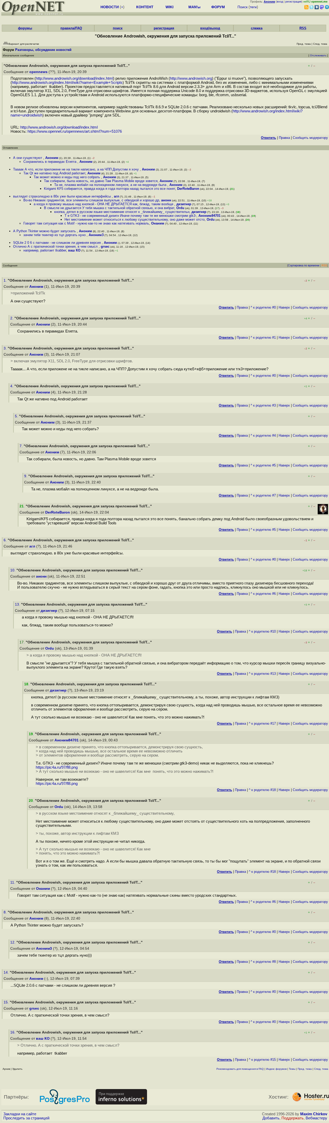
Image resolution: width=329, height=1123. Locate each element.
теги (253, 7)
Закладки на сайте (19, 1114)
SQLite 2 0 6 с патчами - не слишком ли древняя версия (57, 243)
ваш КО (74, 250)
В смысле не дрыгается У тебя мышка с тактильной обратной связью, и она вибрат (109, 208)
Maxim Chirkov (313, 1114)
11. (13, 882)
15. (7, 1002)
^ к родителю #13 (262, 674)
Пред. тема (305, 1068)
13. (18, 604)
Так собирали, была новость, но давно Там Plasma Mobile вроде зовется (101, 181)
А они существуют (28, 158)
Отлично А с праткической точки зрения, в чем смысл (56, 246)
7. (22, 446)
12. (13, 942)
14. (7, 972)
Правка (284, 138)
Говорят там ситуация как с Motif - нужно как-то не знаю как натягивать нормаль (86, 223)
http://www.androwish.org (191, 78)
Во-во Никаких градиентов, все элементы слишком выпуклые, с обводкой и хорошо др (91, 200)
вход (280, 1)
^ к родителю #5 (263, 465)
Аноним (51, 158)
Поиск (242, 7)
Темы (292, 1068)
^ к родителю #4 (263, 435)
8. (6, 912)
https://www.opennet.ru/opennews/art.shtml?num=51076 (75, 131)
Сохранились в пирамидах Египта (50, 162)
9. (26, 476)
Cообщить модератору (310, 138)
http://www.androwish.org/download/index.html (74, 78)
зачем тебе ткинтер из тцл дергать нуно (55, 235)
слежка (256, 28)
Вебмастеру (316, 1118)
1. (6, 280)
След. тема (321, 1068)
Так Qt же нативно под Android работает (54, 173)
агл (116, 196)
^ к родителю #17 (262, 723)
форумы (25, 28)
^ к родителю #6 (263, 594)
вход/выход (210, 28)
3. (6, 348)
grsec (105, 246)
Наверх (284, 307)
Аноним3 (96, 235)
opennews (38, 72)
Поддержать (292, 1118)
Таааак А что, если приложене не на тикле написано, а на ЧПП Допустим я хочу (76, 169)
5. (17, 416)
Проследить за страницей (26, 1118)
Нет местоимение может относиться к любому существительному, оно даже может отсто (135, 219)
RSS (302, 28)
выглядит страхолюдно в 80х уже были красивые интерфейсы (62, 196)
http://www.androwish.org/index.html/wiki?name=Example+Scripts (67, 82)
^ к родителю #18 (262, 790)
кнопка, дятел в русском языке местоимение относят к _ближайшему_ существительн (121, 212)
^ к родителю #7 (263, 495)
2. (12, 318)
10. (13, 570)
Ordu (180, 208)
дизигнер (183, 204)
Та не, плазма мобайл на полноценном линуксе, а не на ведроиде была (110, 185)
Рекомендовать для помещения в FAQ (240, 1068)
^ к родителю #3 (263, 405)
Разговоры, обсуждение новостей (43, 50)
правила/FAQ (71, 28)
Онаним (157, 223)
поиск (118, 28)
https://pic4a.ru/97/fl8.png (57, 767)
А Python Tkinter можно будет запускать (45, 231)
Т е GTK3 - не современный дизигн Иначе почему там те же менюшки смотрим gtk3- (130, 216)
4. (12, 386)
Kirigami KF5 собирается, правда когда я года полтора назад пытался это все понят (109, 189)
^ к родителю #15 (262, 1060)
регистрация (293, 1)
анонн (166, 200)
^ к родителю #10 (262, 631)
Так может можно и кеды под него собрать (67, 177)
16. (13, 1032)
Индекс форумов (276, 1068)
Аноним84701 (209, 216)
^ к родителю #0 (263, 307)
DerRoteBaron (188, 189)
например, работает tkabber (44, 250)
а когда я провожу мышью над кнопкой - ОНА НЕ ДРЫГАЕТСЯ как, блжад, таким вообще (104, 204)
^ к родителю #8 (263, 962)
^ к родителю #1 (263, 337)
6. (6, 540)
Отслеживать (318, 55)
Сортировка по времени (303, 265)
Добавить (270, 1118)
